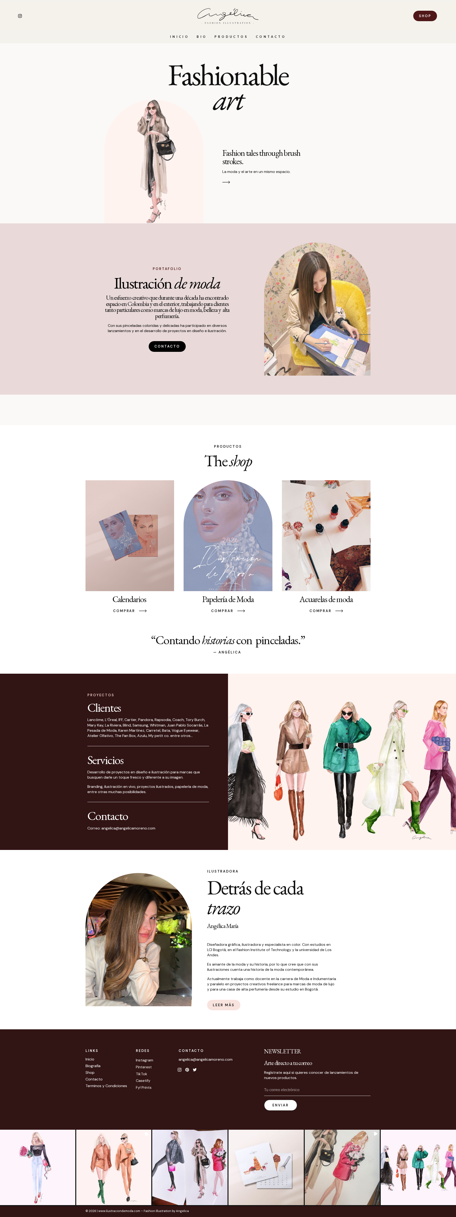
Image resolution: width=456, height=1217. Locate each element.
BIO (202, 37)
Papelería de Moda (228, 599)
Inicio (179, 37)
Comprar (124, 611)
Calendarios (129, 599)
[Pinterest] (187, 1070)
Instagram (144, 1060)
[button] (37, 1167)
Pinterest (144, 1067)
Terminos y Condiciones (106, 1086)
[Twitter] (195, 1070)
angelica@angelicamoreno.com (206, 1059)
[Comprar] (143, 611)
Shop (90, 1072)
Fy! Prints (144, 1087)
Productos (231, 37)
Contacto (271, 37)
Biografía (93, 1066)
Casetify (143, 1080)
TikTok (141, 1073)
